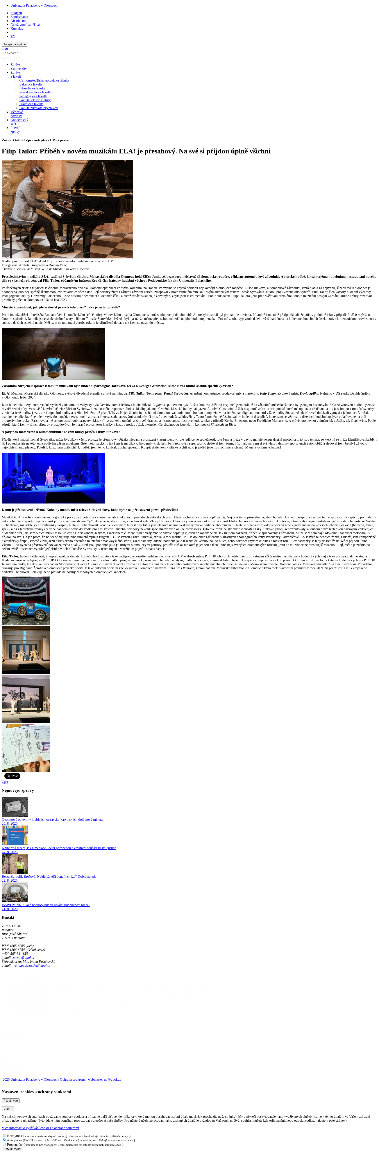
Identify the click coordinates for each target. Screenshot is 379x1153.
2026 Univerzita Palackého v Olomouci (29, 1079)
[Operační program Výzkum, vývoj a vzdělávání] (27, 1040)
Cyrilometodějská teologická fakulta (44, 80)
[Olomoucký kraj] (17, 1064)
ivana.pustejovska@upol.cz (31, 965)
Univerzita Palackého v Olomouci (34, 5)
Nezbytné (13, 1136)
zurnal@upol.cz (23, 957)
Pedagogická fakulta (33, 96)
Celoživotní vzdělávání (26, 25)
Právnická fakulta (31, 104)
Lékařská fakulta (30, 84)
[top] (3, 1084)
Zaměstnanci (19, 17)
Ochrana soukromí (73, 1079)
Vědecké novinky (17, 114)
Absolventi (18, 21)
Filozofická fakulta (32, 88)
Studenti (16, 13)
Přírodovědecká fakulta (35, 92)
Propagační (15, 1144)
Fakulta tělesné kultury (35, 100)
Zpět (5, 782)
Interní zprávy (15, 129)
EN (13, 36)
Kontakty (17, 28)
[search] (3, 58)
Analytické (14, 1140)
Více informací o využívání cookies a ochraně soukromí (40, 1128)
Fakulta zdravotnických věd (38, 108)
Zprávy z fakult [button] (16, 74)
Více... (8, 1108)
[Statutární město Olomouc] (12, 1075)
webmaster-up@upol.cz (104, 1079)
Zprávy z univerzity (19, 66)
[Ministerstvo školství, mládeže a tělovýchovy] (9, 1052)
